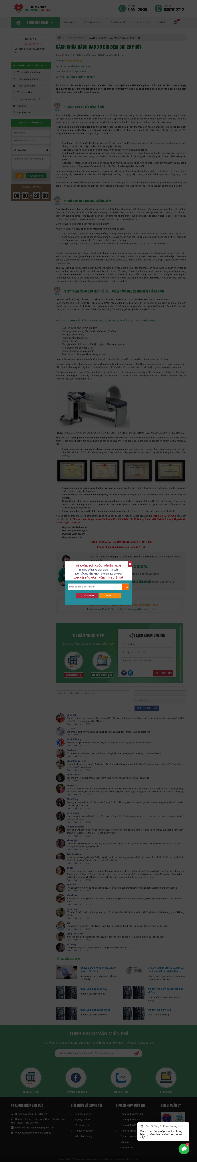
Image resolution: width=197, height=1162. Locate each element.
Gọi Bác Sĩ (110, 595)
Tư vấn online (86, 595)
